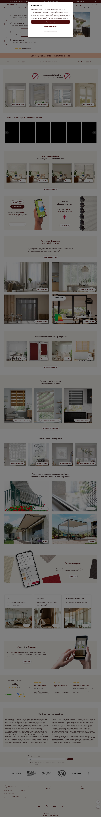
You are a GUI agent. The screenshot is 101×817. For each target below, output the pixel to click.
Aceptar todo (50, 22)
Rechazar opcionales (50, 26)
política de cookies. (52, 18)
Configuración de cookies (50, 31)
